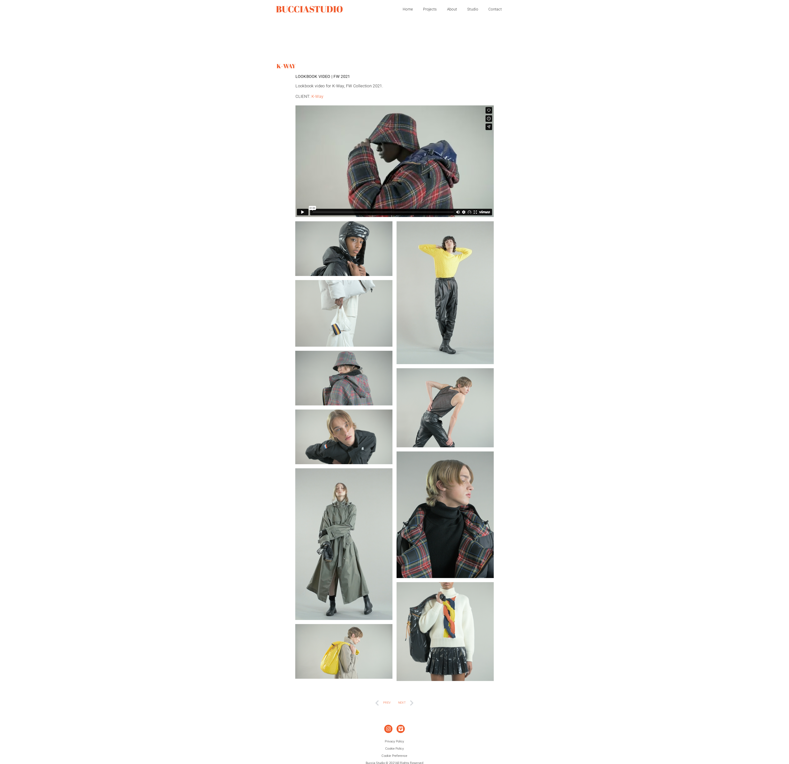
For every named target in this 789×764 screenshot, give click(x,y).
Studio (472, 9)
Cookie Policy (394, 748)
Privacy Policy (394, 741)
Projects (430, 9)
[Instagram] (388, 729)
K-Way (317, 96)
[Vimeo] (401, 729)
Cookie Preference (394, 756)
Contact (495, 9)
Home (408, 9)
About (452, 9)
